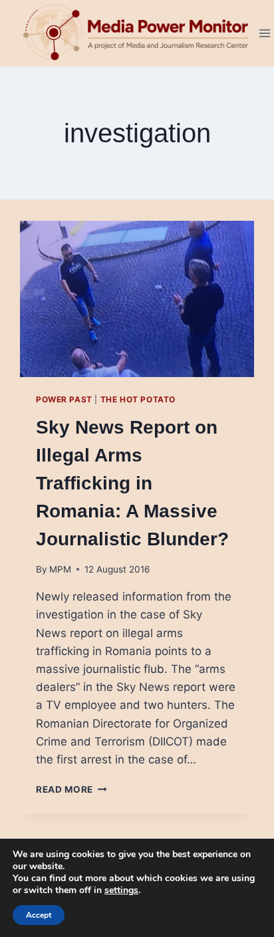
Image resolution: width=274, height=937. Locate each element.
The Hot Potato (138, 399)
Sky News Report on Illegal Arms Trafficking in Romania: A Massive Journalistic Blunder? (132, 483)
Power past (64, 399)
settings (121, 890)
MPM (60, 569)
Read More (71, 789)
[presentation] (137, 299)
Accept (38, 915)
